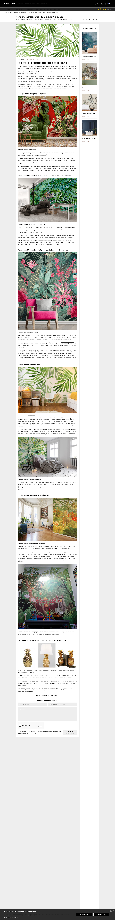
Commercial (40, 9)
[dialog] (57, 914)
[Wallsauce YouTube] (96, 21)
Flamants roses (32, 149)
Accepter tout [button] (84, 914)
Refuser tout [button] (101, 914)
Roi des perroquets (33, 333)
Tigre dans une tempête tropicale (37, 543)
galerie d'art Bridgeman (40, 548)
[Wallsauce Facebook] (93, 21)
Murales (7, 9)
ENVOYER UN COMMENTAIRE (70, 732)
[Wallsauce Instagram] (86, 21)
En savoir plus (33, 915)
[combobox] (111, 911)
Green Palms (31, 415)
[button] (38, 918)
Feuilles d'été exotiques (34, 479)
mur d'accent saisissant (67, 342)
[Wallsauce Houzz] (90, 21)
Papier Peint (17, 9)
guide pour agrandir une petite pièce (63, 431)
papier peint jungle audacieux (57, 72)
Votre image (29, 9)
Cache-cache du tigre (39, 224)
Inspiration (51, 9)
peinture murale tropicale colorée (58, 168)
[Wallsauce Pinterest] (83, 21)
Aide (59, 9)
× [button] (113, 911)
